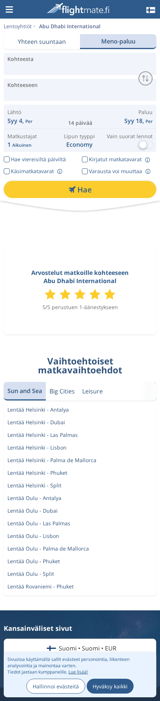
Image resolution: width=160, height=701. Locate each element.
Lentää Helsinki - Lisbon (37, 447)
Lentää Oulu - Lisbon (33, 535)
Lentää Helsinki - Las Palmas (42, 434)
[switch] (145, 78)
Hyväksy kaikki (110, 686)
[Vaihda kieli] (150, 10)
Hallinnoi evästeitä (56, 686)
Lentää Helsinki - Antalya (38, 409)
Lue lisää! (78, 672)
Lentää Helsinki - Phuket (37, 472)
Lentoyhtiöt (18, 26)
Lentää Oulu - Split (30, 573)
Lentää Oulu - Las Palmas (38, 523)
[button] (9, 10)
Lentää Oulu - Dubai (32, 510)
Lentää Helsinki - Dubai (36, 422)
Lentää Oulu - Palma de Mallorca (48, 548)
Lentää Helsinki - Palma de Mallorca (51, 460)
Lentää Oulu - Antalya (34, 498)
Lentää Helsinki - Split (34, 485)
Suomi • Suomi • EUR (87, 648)
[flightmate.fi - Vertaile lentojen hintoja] (79, 9)
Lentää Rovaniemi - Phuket (40, 586)
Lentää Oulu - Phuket (33, 561)
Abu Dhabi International (69, 26)
